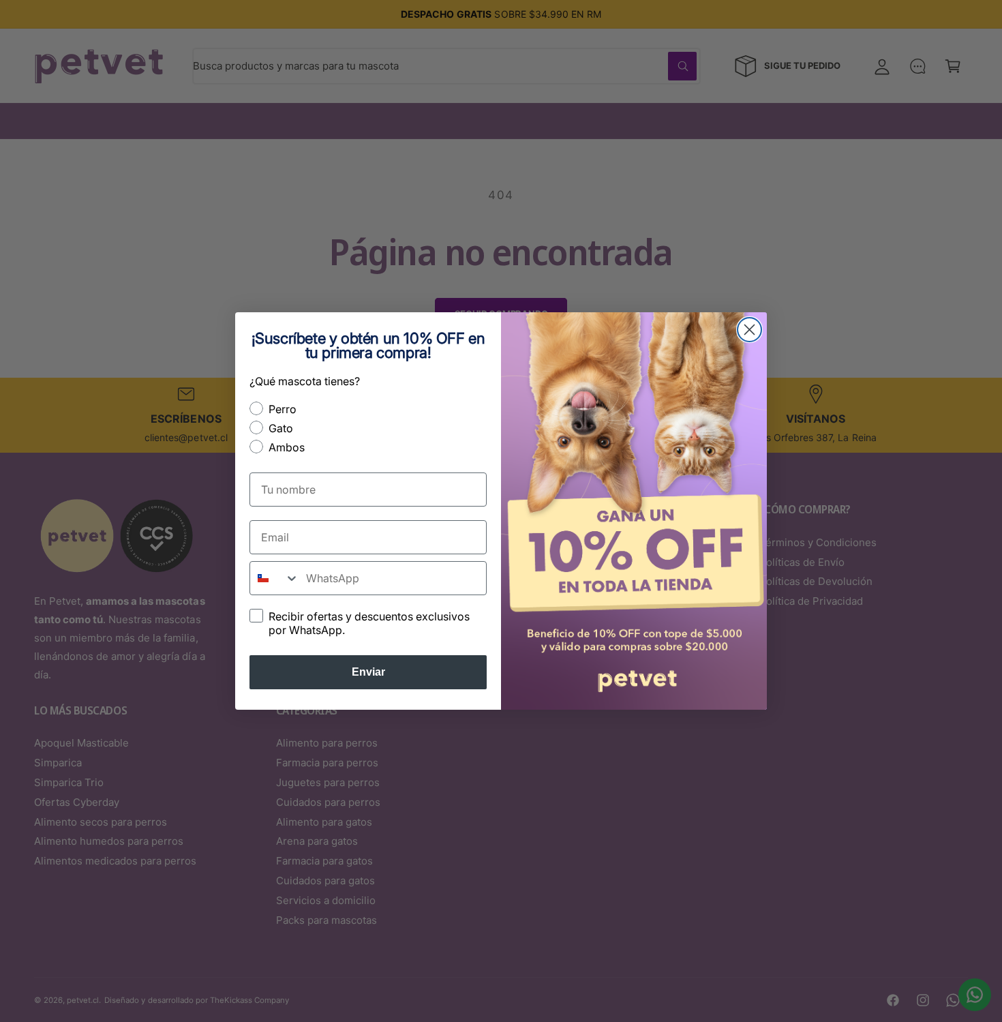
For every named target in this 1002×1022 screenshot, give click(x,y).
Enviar (368, 672)
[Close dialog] (749, 330)
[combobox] (274, 578)
